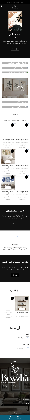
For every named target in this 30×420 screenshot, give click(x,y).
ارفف (22, 314)
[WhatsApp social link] (12, 391)
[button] (23, 309)
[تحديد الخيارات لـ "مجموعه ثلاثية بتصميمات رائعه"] (9, 161)
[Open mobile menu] (28, 6)
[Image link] (15, 372)
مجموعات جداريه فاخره (22, 144)
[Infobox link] (15, 243)
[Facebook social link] (17, 391)
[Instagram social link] (15, 391)
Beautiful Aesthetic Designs (22, 142)
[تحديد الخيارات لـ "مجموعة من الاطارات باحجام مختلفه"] (23, 135)
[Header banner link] (17, 2)
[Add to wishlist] (20, 135)
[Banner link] (15, 63)
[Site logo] (15, 6)
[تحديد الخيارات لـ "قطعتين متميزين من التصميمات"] (9, 309)
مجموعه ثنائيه (4, 316)
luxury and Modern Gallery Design (8, 169)
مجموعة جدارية (22, 145)
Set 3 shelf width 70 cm (22, 312)
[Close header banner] (2, 2)
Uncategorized (11, 316)
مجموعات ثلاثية (11, 171)
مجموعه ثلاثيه (4, 171)
